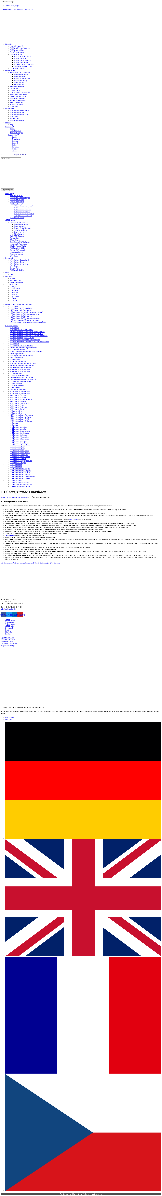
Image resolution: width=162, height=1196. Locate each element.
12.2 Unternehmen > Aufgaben (20, 471)
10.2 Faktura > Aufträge (18, 429)
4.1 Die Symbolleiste (17, 354)
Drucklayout (73, 519)
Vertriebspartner (15, 131)
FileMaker (8, 44)
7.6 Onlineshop (15, 387)
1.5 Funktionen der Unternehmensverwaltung (25, 318)
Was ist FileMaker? (16, 46)
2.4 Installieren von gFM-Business (22, 338)
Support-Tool (14, 118)
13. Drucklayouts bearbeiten (19, 482)
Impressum (9, 127)
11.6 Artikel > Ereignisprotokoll (21, 461)
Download (9, 108)
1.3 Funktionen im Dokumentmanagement (24, 314)
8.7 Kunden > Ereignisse (18, 407)
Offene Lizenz (15, 90)
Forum (7, 123)
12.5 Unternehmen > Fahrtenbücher (22, 477)
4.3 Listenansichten (16, 357)
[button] (7, 638)
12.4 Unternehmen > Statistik (20, 479)
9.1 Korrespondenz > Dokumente (21, 415)
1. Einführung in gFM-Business (21, 308)
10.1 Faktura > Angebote (18, 427)
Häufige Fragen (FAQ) (18, 96)
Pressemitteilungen (16, 133)
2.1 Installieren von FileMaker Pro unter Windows (27, 332)
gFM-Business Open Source (19, 114)
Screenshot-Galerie (16, 104)
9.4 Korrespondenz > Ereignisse (21, 421)
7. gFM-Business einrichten (19, 375)
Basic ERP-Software (17, 86)
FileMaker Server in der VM (24, 64)
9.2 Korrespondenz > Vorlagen (20, 417)
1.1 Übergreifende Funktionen (20, 310)
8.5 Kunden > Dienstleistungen (20, 403)
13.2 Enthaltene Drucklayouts (20, 486)
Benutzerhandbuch (11, 326)
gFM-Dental (14, 106)
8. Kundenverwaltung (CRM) (20, 391)
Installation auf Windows (22, 60)
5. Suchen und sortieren (18, 361)
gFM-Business (10, 70)
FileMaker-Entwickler (17, 98)
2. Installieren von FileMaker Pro (21, 330)
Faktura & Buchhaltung (22, 78)
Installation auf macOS (22, 58)
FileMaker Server (16, 54)
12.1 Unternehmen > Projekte (20, 469)
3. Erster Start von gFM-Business (21, 346)
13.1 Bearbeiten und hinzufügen (21, 484)
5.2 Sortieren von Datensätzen (20, 367)
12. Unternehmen (16, 465)
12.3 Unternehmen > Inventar (20, 473)
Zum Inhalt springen (12, 6)
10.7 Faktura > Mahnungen (19, 439)
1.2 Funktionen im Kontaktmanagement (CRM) (26, 312)
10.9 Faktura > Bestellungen (19, 443)
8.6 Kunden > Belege (17, 405)
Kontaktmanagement (21, 75)
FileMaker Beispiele (17, 120)
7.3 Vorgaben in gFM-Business (20, 381)
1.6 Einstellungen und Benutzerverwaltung (24, 320)
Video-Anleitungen (16, 102)
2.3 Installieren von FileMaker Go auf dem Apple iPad (28, 336)
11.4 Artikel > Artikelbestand (20, 457)
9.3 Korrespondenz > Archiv (20, 419)
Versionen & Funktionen (18, 94)
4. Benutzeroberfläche (17, 350)
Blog (11, 125)
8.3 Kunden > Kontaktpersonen (21, 399)
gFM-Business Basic (17, 112)
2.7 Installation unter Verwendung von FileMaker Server (29, 342)
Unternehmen (19, 82)
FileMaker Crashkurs (17, 50)
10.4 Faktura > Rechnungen (19, 433)
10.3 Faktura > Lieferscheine (20, 431)
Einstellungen (19, 84)
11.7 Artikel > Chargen (18, 463)
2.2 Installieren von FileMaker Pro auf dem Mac (26, 334)
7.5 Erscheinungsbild (17, 385)
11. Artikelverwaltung (17, 447)
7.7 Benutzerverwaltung (18, 389)
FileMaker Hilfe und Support (20, 48)
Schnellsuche (10, 535)
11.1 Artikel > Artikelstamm (19, 451)
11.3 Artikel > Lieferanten (19, 455)
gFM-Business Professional (19, 110)
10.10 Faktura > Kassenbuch (20, 445)
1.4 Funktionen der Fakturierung (21, 316)
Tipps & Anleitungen (17, 52)
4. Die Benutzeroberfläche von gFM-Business (26, 352)
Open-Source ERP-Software (20, 92)
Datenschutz (9, 717)
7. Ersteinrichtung (16, 373)
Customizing (14, 88)
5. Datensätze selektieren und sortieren (23, 363)
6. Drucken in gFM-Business (20, 369)
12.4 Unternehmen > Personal (20, 475)
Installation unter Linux (22, 62)
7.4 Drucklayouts (16, 383)
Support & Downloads (17, 100)
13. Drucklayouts (16, 480)
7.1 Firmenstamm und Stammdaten (22, 377)
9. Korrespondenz (16, 411)
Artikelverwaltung (20, 80)
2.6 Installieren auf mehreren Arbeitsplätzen (25, 340)
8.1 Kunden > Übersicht (18, 395)
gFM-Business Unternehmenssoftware (18, 304)
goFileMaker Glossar (17, 68)
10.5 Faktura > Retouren (18, 435)
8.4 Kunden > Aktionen (18, 401)
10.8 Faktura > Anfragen (18, 441)
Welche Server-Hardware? (23, 56)
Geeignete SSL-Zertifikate (23, 66)
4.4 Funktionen (15, 359)
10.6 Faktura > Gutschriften (19, 437)
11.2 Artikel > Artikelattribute (20, 453)
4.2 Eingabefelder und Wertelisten (21, 355)
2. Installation (14, 328)
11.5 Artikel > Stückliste (18, 459)
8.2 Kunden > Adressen (18, 397)
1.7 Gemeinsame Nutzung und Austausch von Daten (28, 322)
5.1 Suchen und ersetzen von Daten (22, 365)
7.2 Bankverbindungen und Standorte (23, 379)
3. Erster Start (14, 344)
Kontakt (12, 129)
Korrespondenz (19, 76)
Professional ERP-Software (19, 73)
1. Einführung (14, 306)
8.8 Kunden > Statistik (17, 409)
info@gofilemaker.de (8, 609)
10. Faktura (14, 423)
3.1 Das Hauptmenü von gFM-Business (23, 348)
